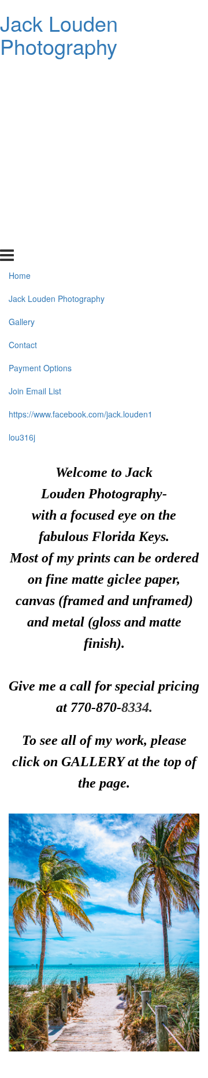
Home (20, 74)
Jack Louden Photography (59, 34)
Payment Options (40, 167)
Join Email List (35, 190)
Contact (23, 144)
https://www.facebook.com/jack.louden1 (81, 213)
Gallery (22, 120)
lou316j (22, 236)
